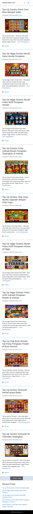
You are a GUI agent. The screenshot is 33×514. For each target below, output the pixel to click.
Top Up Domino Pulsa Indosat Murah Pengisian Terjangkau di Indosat (14, 151)
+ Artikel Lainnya (16, 478)
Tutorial (6, 46)
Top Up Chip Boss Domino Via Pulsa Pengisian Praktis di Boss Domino (15, 344)
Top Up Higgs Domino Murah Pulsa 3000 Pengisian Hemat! (16, 102)
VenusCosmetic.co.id (8, 2)
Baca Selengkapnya (23, 42)
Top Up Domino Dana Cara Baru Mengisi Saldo (15, 488)
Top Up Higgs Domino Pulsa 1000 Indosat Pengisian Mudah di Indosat (15, 295)
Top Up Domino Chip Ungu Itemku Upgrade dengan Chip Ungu (15, 199)
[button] (24, 2)
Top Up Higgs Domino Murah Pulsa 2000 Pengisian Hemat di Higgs (16, 246)
